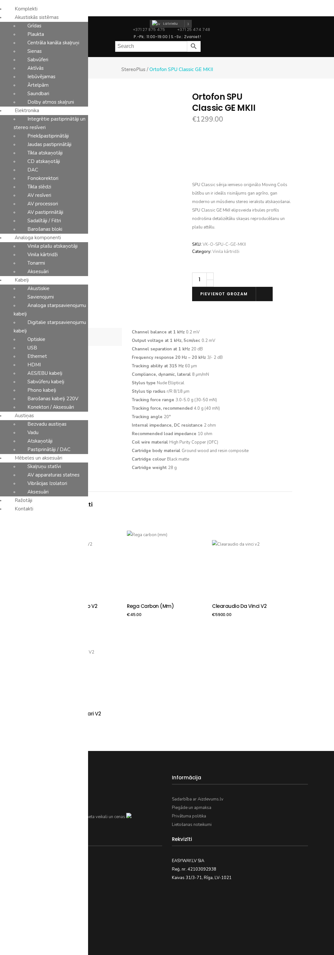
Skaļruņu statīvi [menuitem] (44, 466)
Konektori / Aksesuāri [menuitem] (50, 407)
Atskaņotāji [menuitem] (40, 441)
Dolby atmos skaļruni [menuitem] (50, 102)
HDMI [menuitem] (34, 364)
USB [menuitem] (32, 348)
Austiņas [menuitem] (24, 415)
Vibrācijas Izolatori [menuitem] (47, 483)
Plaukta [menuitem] (35, 34)
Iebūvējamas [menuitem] (41, 76)
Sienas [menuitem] (34, 51)
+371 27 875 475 (149, 29)
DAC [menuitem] (32, 170)
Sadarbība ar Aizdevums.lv (197, 799)
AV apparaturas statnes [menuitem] (53, 475)
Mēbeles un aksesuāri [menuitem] (38, 458)
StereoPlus (133, 69)
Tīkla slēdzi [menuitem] (39, 187)
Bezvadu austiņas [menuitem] (47, 424)
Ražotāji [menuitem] (23, 500)
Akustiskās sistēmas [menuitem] (37, 17)
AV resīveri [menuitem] (39, 195)
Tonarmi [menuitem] (36, 263)
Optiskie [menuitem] (36, 339)
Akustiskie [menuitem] (38, 288)
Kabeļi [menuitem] (22, 280)
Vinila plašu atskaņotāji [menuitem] (52, 246)
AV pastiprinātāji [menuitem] (45, 212)
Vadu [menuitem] (32, 432)
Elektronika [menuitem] (27, 110)
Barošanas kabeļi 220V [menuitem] (52, 398)
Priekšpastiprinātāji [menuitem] (48, 136)
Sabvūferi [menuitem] (37, 59)
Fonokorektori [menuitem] (42, 178)
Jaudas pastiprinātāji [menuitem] (49, 144)
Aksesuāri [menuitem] (38, 271)
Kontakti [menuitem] (24, 509)
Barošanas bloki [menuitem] (44, 229)
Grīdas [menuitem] (34, 25)
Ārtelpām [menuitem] (38, 85)
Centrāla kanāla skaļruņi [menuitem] (53, 42)
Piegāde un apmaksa (191, 808)
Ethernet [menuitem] (37, 356)
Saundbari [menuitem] (38, 93)
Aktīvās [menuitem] (35, 68)
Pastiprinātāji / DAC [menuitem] (48, 449)
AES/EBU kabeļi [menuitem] (44, 373)
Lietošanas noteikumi (192, 825)
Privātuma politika (189, 816)
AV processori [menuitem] (42, 203)
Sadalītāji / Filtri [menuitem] (44, 220)
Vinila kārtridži (225, 252)
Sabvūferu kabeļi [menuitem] (45, 381)
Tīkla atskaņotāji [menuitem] (45, 153)
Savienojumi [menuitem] (40, 297)
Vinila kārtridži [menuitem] (42, 254)
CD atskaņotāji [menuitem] (43, 161)
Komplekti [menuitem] (26, 9)
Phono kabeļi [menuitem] (41, 390)
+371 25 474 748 (193, 29)
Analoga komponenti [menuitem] (38, 237)
